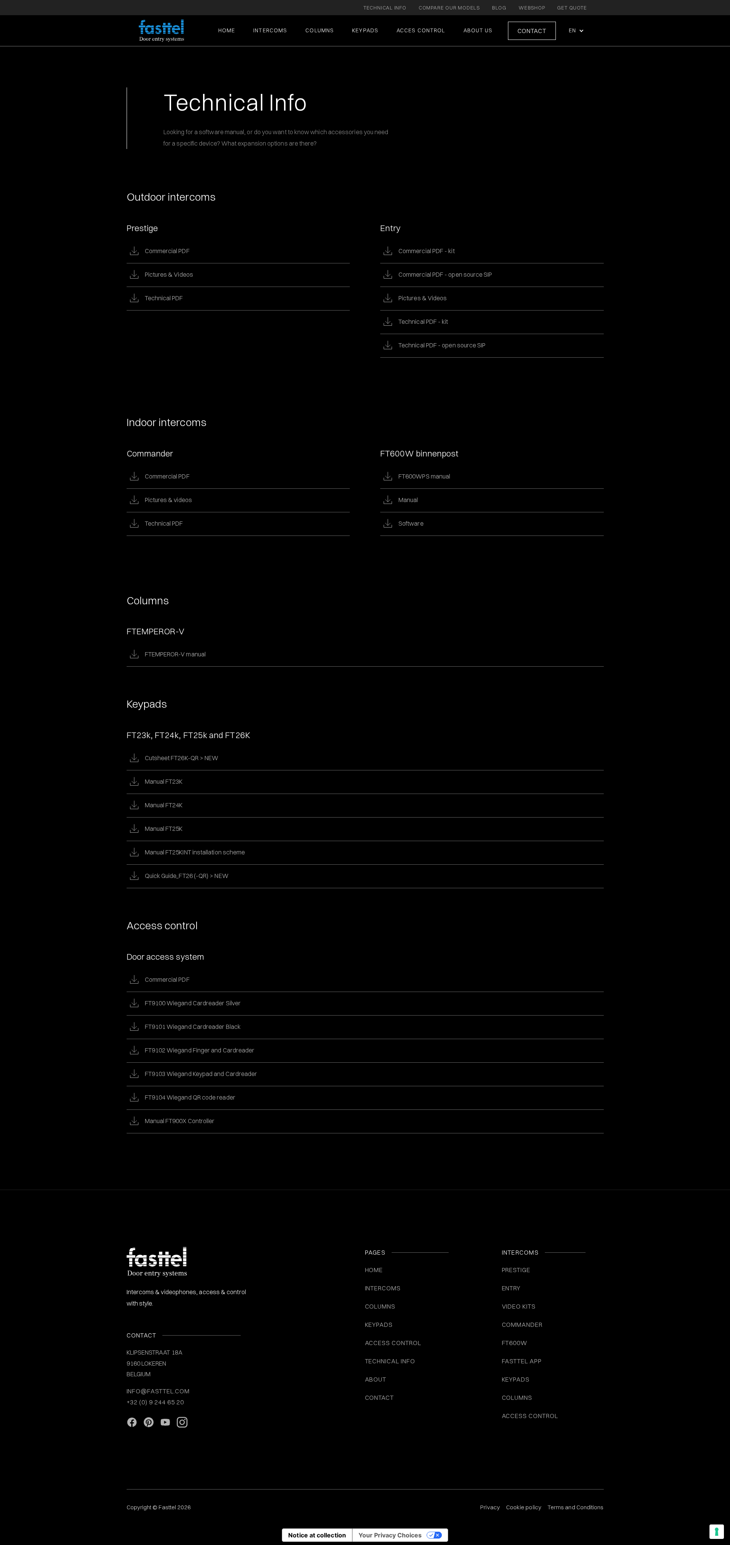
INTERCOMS (383, 1288)
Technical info (390, 1361)
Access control (530, 1416)
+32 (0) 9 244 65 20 (155, 1402)
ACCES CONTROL (421, 30)
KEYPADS (365, 30)
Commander (522, 1324)
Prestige (516, 1270)
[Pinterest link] (148, 1422)
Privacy (490, 1507)
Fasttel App (522, 1361)
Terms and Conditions (576, 1507)
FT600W (515, 1343)
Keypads (516, 1379)
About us (478, 30)
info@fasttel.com (158, 1391)
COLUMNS (319, 30)
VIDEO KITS (519, 1306)
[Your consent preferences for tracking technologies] (716, 1531)
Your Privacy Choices (390, 1535)
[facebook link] (132, 1422)
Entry (511, 1288)
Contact (532, 31)
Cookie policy (523, 1507)
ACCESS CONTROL (393, 1343)
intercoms (270, 30)
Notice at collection (317, 1535)
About (376, 1379)
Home (226, 30)
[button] (575, 30)
